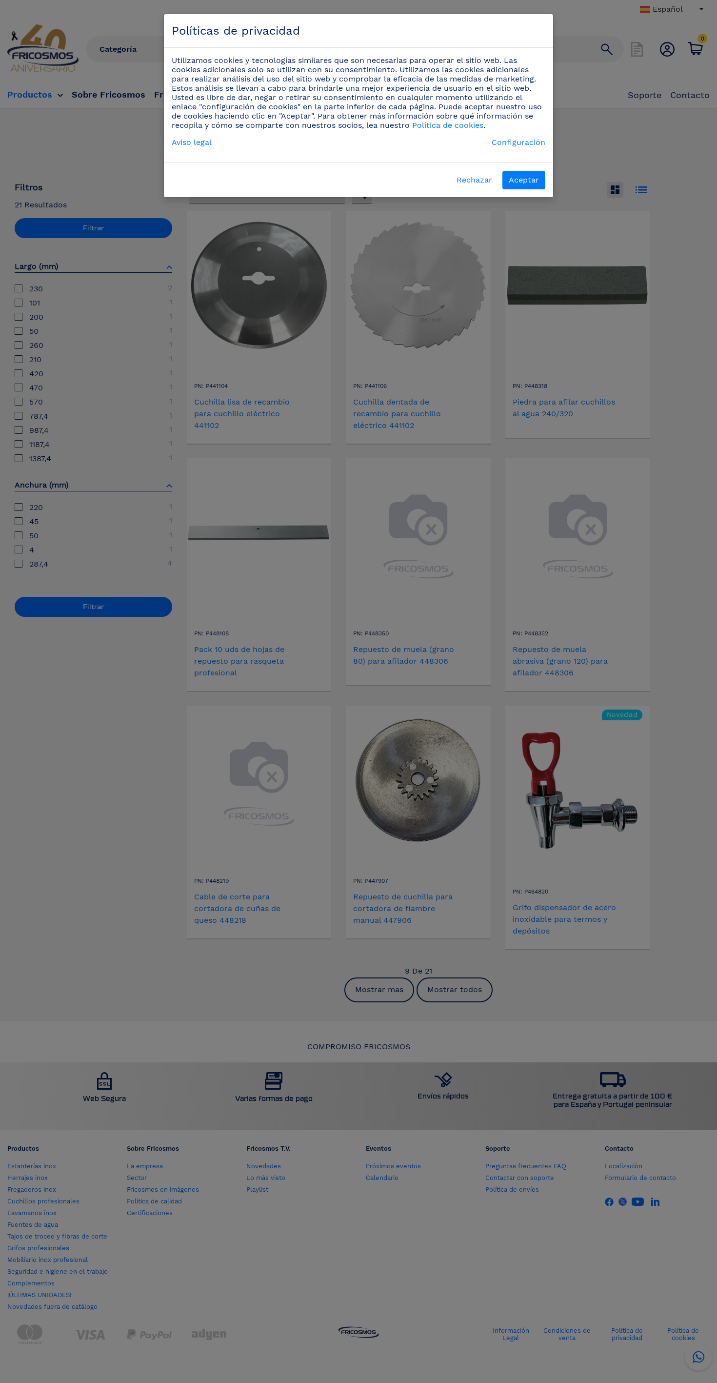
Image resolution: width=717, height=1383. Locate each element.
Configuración (518, 142)
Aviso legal (192, 142)
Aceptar (524, 179)
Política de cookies (447, 125)
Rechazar (474, 179)
